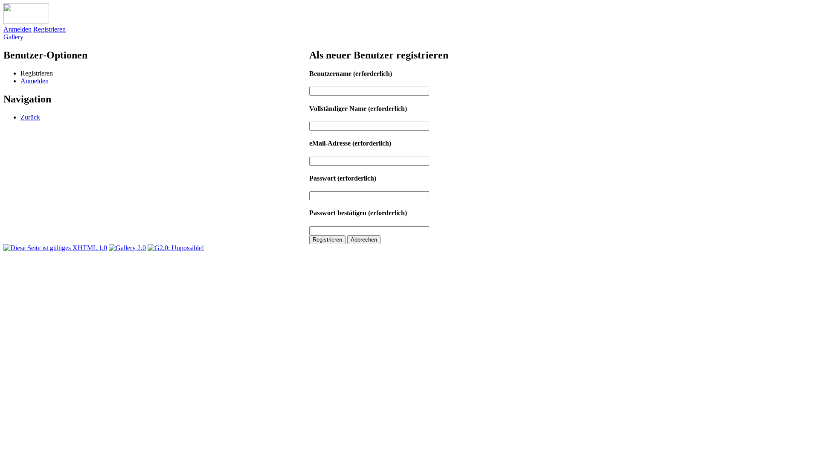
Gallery (13, 37)
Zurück (30, 117)
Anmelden (17, 29)
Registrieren (49, 29)
